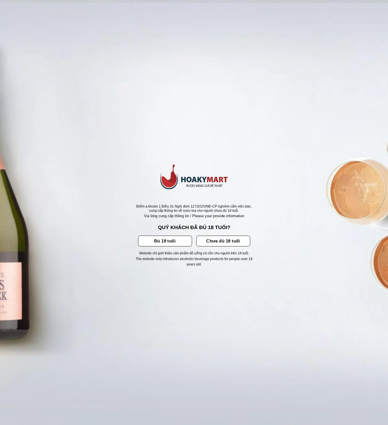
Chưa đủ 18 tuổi (223, 240)
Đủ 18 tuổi (165, 240)
